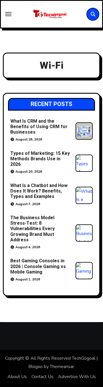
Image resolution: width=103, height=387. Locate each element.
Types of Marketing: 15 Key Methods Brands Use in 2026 (40, 159)
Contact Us (42, 376)
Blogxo (35, 366)
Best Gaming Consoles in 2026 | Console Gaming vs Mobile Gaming (38, 266)
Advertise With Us (77, 376)
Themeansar (62, 366)
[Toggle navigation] (8, 14)
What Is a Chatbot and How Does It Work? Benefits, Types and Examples (39, 191)
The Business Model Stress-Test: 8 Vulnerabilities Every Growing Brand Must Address (32, 228)
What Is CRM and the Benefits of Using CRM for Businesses (39, 127)
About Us (17, 376)
